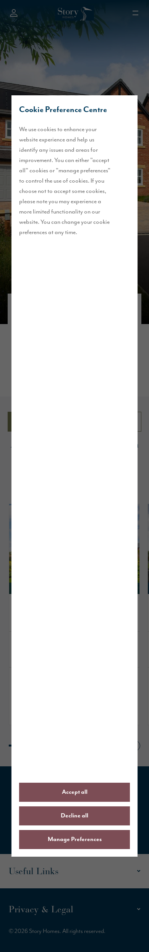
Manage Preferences (75, 839)
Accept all (74, 792)
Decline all (74, 815)
